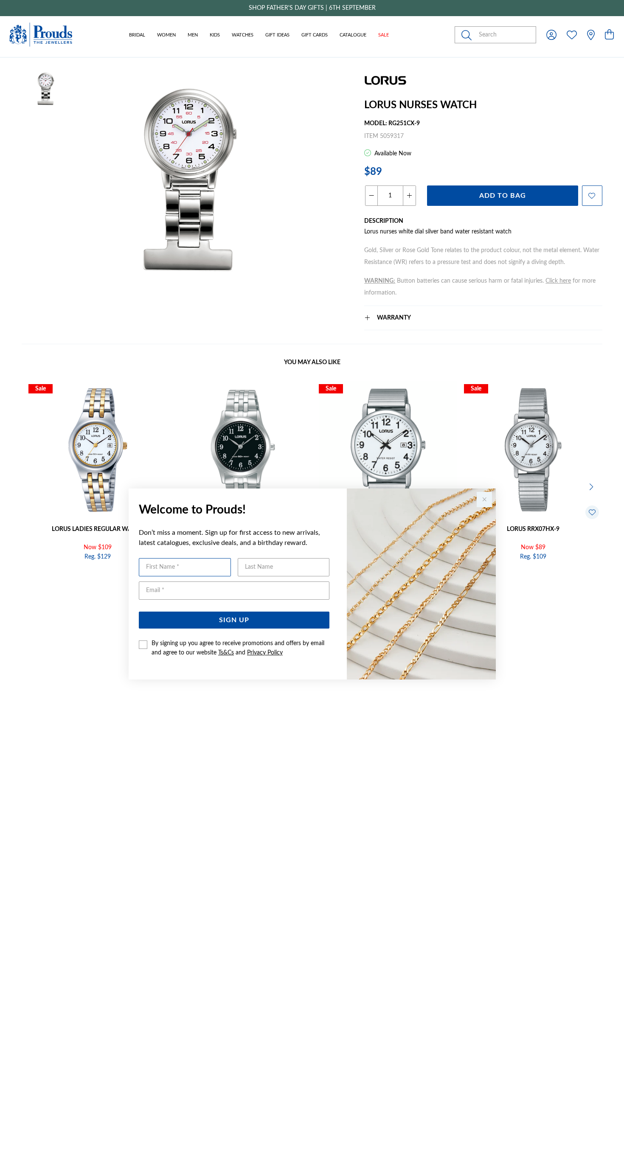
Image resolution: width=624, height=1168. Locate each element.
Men (193, 35)
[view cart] (609, 35)
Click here (558, 281)
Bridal (137, 35)
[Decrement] (371, 195)
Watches (242, 35)
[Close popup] (484, 499)
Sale (383, 35)
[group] (312, 8)
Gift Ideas (277, 35)
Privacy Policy (265, 653)
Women (166, 35)
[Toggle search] (468, 34)
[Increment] (409, 195)
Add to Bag (502, 195)
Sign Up (234, 620)
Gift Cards (314, 35)
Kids (215, 35)
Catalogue (353, 35)
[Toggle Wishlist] (592, 512)
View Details (61, 575)
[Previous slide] (32, 486)
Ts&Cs (226, 653)
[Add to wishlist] (592, 195)
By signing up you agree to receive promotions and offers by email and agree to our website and (238, 648)
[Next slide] (592, 486)
